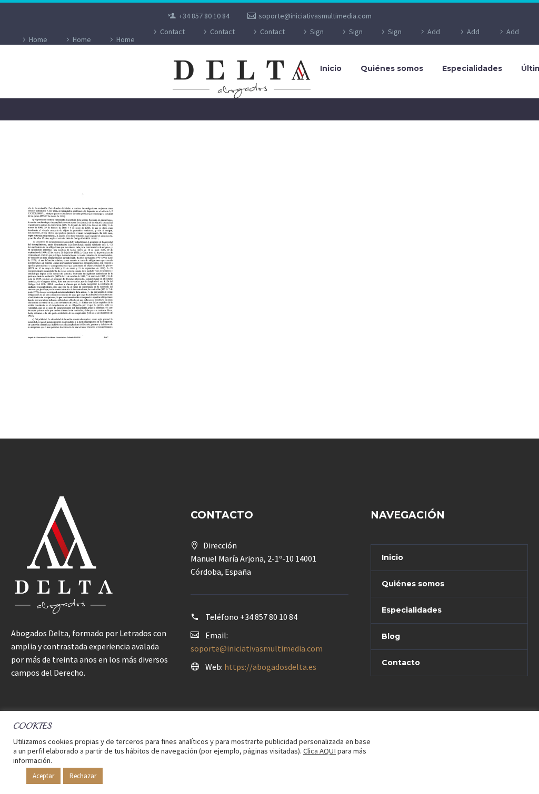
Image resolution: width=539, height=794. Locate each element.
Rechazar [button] (82, 775)
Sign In (317, 39)
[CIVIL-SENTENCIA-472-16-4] (67, 269)
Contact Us (172, 39)
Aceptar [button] (43, 775)
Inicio (331, 68)
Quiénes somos (392, 68)
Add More (431, 39)
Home (38, 39)
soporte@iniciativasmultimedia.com (315, 16)
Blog (391, 636)
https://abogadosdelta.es (270, 666)
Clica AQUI (319, 751)
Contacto (401, 662)
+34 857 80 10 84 (204, 16)
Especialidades (472, 68)
